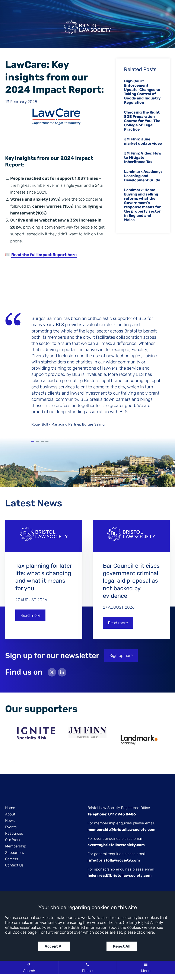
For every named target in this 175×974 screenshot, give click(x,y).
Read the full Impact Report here (44, 254)
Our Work (12, 840)
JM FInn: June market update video (143, 141)
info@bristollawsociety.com (114, 860)
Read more (30, 615)
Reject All (121, 946)
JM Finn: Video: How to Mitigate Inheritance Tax (143, 157)
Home (10, 808)
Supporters (14, 852)
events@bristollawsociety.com (116, 845)
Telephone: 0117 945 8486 (112, 814)
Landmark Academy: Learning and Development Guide (143, 175)
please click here (139, 932)
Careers (11, 859)
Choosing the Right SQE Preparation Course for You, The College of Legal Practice (142, 120)
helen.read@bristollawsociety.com (120, 875)
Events (11, 827)
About (10, 814)
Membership (15, 846)
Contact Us (14, 865)
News (10, 820)
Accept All (54, 946)
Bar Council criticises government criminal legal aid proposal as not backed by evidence (131, 580)
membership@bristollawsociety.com (121, 829)
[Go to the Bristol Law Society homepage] (87, 29)
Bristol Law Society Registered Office (119, 808)
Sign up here (121, 655)
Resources (14, 833)
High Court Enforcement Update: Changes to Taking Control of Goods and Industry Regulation (142, 92)
